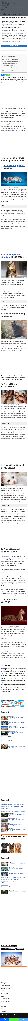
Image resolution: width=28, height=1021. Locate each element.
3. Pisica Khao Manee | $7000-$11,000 (10, 67)
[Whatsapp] (8, 75)
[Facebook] (2, 75)
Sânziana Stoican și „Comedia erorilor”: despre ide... (13, 811)
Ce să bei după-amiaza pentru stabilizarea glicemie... (15, 718)
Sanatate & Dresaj (5, 988)
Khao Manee (4, 509)
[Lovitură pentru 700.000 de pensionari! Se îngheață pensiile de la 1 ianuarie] (4, 864)
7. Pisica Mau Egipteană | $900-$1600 (10, 59)
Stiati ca (3, 990)
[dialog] (14, 34)
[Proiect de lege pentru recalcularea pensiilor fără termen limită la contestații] (4, 829)
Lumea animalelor (5, 985)
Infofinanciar (4, 1003)
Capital (2, 996)
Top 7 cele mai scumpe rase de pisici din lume (11, 58)
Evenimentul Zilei (5, 998)
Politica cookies (18, 1015)
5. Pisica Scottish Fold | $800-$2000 (9, 63)
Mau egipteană (14, 128)
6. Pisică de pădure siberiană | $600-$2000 (11, 61)
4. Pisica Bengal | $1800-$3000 (8, 65)
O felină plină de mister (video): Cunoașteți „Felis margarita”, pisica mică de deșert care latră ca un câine (13, 680)
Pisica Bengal (4, 406)
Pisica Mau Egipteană (14, 165)
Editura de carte (5, 1008)
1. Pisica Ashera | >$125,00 (7, 70)
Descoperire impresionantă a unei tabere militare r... (16, 820)
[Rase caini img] (11, 852)
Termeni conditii (6, 1015)
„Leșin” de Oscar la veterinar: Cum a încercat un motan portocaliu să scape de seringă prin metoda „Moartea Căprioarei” (13, 689)
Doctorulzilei (4, 1011)
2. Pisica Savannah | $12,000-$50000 (10, 68)
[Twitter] (5, 75)
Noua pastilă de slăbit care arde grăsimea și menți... (15, 869)
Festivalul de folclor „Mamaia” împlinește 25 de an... (15, 825)
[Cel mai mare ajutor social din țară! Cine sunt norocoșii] (4, 746)
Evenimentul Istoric (5, 1001)
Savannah (6, 556)
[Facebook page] (12, 706)
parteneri (9, 21)
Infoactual (3, 1006)
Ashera (6, 627)
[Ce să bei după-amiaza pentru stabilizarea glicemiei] (4, 718)
